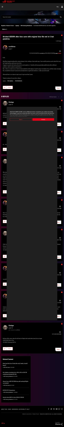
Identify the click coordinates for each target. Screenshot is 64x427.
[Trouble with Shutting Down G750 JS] (61, 96)
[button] (5, 87)
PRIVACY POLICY (35, 414)
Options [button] (4, 29)
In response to (15, 330)
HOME (9, 409)
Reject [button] (20, 119)
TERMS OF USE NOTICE (27, 414)
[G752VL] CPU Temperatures (9, 390)
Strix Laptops (10, 80)
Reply (58, 88)
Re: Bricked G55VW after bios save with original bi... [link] (45, 25)
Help (58, 6)
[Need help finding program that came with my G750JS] (58, 96)
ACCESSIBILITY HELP (24, 409)
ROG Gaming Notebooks (26, 25)
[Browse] (3, 7)
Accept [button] (43, 119)
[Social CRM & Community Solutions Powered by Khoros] (58, 423)
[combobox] (32, 17)
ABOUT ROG (4, 409)
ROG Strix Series (7, 367)
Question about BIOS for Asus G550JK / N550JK (13, 397)
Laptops (17, 25)
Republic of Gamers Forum (7, 25)
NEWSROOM (15, 409)
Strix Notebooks (18, 80)
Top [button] (4, 423)
